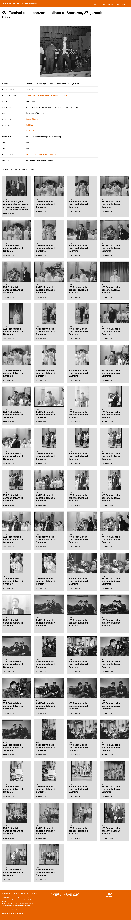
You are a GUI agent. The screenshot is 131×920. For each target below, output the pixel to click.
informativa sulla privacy (9, 909)
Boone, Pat (30, 131)
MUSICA (52, 155)
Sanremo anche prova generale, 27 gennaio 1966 (46, 95)
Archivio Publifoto (114, 4)
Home (95, 4)
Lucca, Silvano (32, 119)
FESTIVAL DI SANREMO (36, 155)
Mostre (124, 4)
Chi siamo (102, 4)
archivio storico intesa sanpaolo (21, 4)
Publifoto (29, 125)
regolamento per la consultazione (12, 913)
